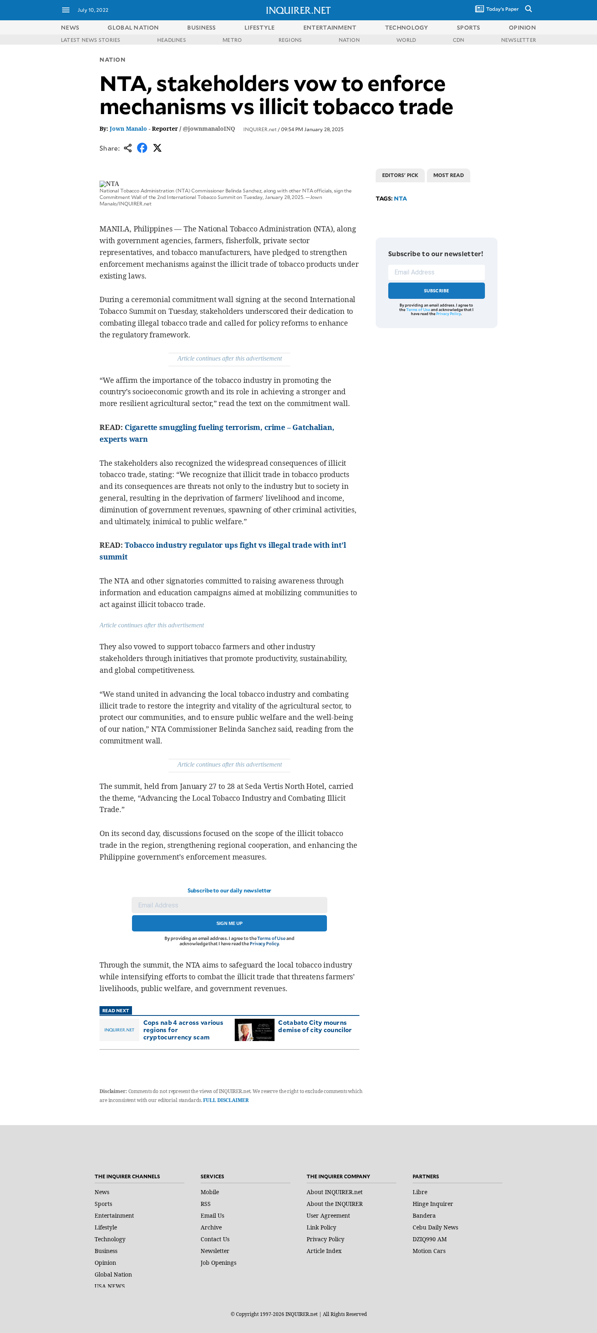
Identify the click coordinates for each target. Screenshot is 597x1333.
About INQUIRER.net (335, 1192)
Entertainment (114, 1215)
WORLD (406, 40)
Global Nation (113, 1274)
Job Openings (218, 1262)
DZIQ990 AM (430, 1239)
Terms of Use (271, 938)
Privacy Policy (264, 943)
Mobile (210, 1192)
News (70, 27)
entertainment (330, 27)
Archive (211, 1227)
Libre (420, 1192)
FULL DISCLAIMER (225, 1100)
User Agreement (328, 1215)
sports (468, 27)
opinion (522, 27)
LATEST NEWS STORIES (91, 40)
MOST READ (448, 175)
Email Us (212, 1215)
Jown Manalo (128, 128)
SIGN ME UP (229, 923)
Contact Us (215, 1239)
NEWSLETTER (518, 40)
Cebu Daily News (435, 1227)
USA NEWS (110, 1286)
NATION (349, 40)
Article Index (324, 1251)
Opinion (105, 1262)
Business (106, 1251)
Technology (110, 1239)
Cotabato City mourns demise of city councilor (315, 1026)
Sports (103, 1204)
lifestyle (259, 27)
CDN (459, 40)
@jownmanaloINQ (209, 128)
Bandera (424, 1215)
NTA (400, 198)
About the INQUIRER (335, 1204)
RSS (206, 1204)
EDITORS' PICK (400, 175)
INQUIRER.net (260, 129)
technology (406, 27)
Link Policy (321, 1227)
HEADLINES (171, 40)
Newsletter (215, 1251)
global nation (133, 27)
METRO (232, 40)
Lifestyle (106, 1227)
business (201, 27)
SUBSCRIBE (437, 290)
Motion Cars (429, 1251)
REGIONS (290, 40)
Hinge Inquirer (433, 1204)
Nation (112, 59)
